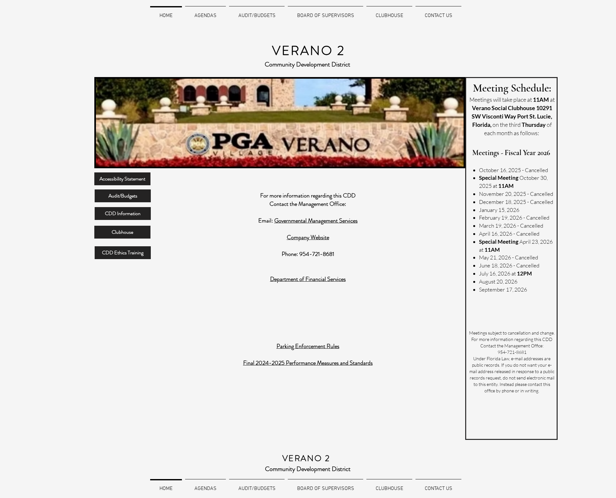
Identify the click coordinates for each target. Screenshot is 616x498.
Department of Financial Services (308, 279)
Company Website (308, 237)
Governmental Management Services (316, 220)
